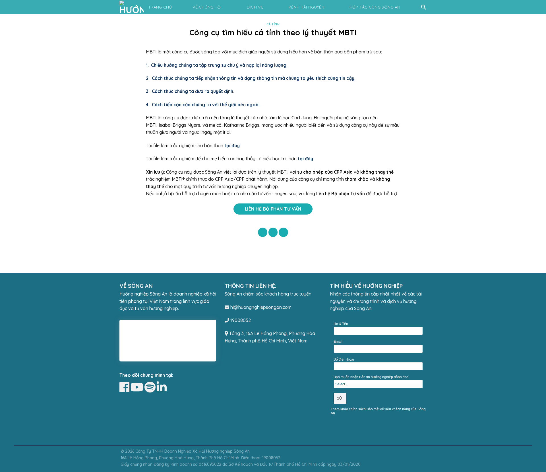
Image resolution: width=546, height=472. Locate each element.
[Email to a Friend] (273, 232)
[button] (424, 7)
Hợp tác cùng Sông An (374, 7)
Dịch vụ (255, 7)
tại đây (305, 158)
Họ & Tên (341, 324)
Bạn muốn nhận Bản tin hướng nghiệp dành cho (371, 377)
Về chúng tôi (207, 7)
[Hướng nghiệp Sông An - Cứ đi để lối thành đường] (132, 7)
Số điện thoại (344, 359)
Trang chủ (160, 7)
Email (338, 342)
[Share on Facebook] (262, 232)
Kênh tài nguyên (306, 7)
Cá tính (273, 24)
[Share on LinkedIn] (283, 232)
